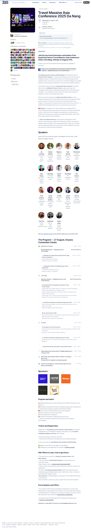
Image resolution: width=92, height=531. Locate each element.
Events (44, 2)
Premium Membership (45, 522)
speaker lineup (48, 234)
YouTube (24, 524)
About (5, 522)
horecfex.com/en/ (70, 447)
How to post (10, 522)
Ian (16, 42)
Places (56, 522)
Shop (53, 522)
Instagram (14, 524)
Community (35, 2)
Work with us (62, 2)
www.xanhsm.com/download (65, 494)
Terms (33, 524)
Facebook (8, 524)
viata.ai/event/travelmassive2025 (61, 464)
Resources (52, 2)
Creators (31, 522)
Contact (56, 524)
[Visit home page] (5, 2)
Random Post (62, 522)
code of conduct (67, 47)
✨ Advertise (51, 524)
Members (20, 522)
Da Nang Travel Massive (20, 36)
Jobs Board (37, 522)
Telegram (19, 524)
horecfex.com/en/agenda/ (47, 500)
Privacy (38, 524)
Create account (78, 2)
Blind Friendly (43, 524)
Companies (25, 522)
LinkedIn (29, 524)
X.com (3, 524)
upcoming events (49, 38)
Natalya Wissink (21, 42)
